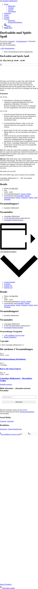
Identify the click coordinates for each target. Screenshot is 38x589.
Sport (35, 197)
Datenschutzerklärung (27, 412)
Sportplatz (7, 199)
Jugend (23, 194)
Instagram (10, 421)
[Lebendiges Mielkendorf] (8, 1)
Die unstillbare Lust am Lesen (14, 335)
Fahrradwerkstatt (9, 197)
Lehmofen (24, 197)
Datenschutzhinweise (15, 429)
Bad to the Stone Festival (10, 369)
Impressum (3, 429)
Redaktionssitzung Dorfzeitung (13, 359)
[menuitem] (21, 7)
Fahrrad (27, 196)
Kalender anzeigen (6, 384)
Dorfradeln (20, 196)
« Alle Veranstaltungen (7, 48)
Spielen (28, 194)
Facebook (3, 421)
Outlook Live (8, 287)
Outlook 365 (8, 286)
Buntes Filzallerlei (10, 337)
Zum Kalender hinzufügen (8, 252)
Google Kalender (9, 282)
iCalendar (7, 284)
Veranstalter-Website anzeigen (13, 220)
